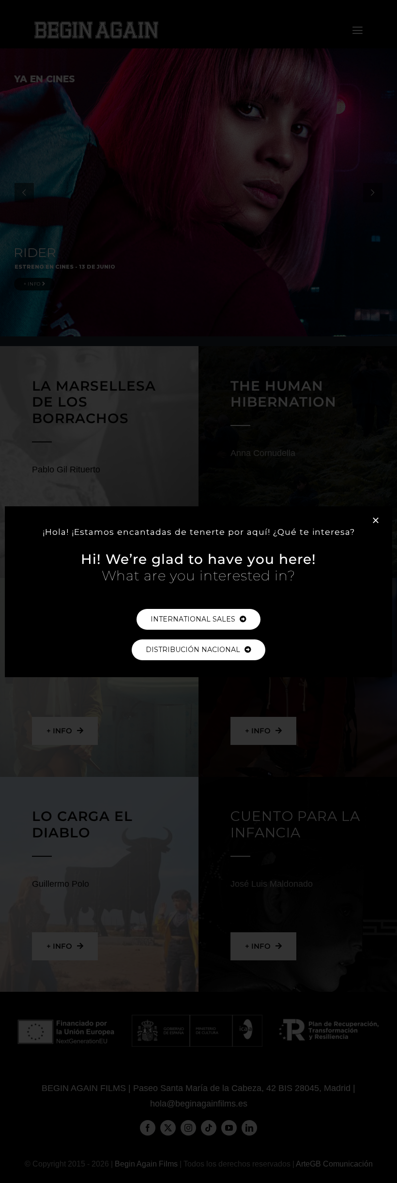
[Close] (375, 520)
